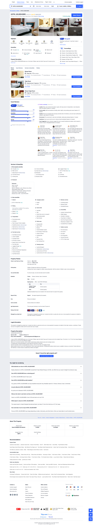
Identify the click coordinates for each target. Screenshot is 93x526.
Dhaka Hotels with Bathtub (36, 454)
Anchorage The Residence (15, 474)
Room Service (39, 218)
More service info (13, 491)
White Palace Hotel (47, 444)
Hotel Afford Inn (71, 447)
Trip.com (39, 417)
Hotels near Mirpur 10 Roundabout (30, 464)
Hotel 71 (41, 444)
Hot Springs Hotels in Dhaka (25, 457)
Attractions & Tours (39, 2)
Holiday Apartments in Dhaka (15, 459)
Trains (27, 2)
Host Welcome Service (16, 234)
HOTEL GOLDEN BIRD (18, 14)
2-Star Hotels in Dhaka (66, 454)
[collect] (90, 510)
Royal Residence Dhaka (62, 444)
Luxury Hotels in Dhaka (58, 457)
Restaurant (38, 172)
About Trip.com (28, 487)
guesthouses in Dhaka (26, 459)
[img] (25, 27)
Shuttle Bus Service (16, 224)
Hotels (43, 417)
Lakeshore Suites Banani (14, 444)
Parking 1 (14, 211)
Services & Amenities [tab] (29, 68)
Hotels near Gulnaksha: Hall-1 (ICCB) (31, 469)
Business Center (39, 176)
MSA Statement (28, 499)
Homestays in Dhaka (47, 454)
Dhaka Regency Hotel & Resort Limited (35, 449)
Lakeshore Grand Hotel (24, 444)
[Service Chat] (90, 519)
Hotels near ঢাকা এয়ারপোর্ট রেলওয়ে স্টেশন (16, 469)
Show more (13, 62)
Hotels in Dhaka (69, 417)
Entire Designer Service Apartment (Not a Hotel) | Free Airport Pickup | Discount (25, 476)
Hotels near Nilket (41, 464)
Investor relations (44, 487)
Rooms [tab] (12, 68)
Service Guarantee (13, 489)
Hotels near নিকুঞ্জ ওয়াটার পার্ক (42, 466)
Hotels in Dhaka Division (60, 417)
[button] (54, 2)
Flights (13, 2)
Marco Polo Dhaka (33, 474)
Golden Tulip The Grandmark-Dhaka (60, 447)
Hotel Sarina (46, 449)
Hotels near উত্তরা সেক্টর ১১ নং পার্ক (16, 466)
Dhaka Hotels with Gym (25, 454)
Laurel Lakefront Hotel (46, 476)
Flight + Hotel (48, 2)
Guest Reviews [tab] (19, 68)
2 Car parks (14, 168)
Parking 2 (14, 213)
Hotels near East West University (16, 464)
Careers (26, 491)
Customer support (13, 487)
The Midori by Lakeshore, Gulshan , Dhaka (18, 449)
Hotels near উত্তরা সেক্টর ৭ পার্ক (53, 466)
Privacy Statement (28, 495)
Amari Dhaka (54, 444)
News (26, 489)
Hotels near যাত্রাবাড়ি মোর (64, 466)
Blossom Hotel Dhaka (34, 444)
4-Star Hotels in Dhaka (14, 457)
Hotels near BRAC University (51, 464)
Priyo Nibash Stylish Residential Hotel (45, 447)
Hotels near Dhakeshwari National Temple (66, 464)
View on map (62, 63)
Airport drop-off (15, 172)
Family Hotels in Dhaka (75, 454)
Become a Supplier (44, 495)
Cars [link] (32, 2)
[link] (68, 2)
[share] (90, 515)
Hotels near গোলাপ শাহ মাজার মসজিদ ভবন (29, 466)
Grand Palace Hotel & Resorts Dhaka (17, 447)
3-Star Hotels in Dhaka (36, 457)
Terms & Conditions (29, 493)
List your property (44, 493)
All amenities (13, 56)
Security (42, 497)
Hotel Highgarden (69, 474)
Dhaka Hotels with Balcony (69, 457)
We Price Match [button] (67, 16)
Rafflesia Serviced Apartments (44, 474)
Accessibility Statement (29, 497)
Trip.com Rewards (44, 489)
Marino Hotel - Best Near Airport (74, 476)
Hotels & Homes (20, 2)
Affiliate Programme (45, 491)
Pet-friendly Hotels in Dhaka (46, 457)
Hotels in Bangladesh (50, 417)
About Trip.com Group (29, 501)
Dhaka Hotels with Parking (15, 454)
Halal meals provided (41, 216)
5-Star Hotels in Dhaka (56, 454)
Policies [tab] (38, 68)
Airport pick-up (39, 170)
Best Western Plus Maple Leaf (31, 447)
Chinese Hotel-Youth (25, 474)
